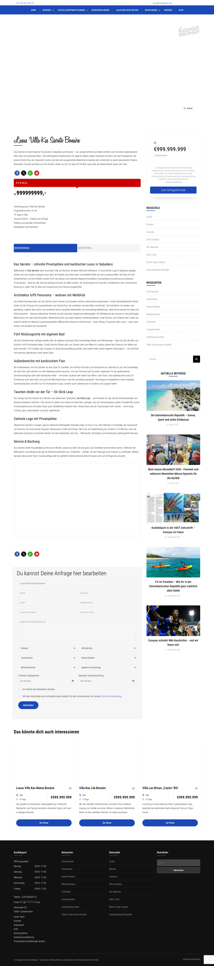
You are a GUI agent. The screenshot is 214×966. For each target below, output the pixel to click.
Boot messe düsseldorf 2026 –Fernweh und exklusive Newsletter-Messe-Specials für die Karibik (173, 474)
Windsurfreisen (153, 314)
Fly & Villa (21, 182)
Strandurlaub (152, 291)
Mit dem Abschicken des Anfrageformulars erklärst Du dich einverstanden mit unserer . (72, 696)
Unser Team (19, 916)
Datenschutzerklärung (111, 696)
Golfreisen (151, 321)
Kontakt (17, 921)
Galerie (190, 108)
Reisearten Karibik (100, 10)
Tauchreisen (151, 299)
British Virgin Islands (155, 262)
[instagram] (193, 1)
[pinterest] (198, 1)
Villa (21, 795)
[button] (17, 173)
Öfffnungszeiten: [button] (21, 861)
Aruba (149, 216)
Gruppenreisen (153, 329)
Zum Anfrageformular (173, 190)
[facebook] (178, 1)
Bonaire (149, 224)
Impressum (19, 925)
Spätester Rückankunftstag (91, 675)
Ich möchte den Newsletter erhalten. (38, 689)
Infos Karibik (151, 10)
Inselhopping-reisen (155, 337)
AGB (16, 929)
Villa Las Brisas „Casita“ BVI (160, 788)
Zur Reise (43, 822)
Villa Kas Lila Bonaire (92, 788)
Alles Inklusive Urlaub (127, 10)
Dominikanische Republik (157, 269)
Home (33, 10)
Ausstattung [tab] (84, 248)
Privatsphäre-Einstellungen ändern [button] (29, 941)
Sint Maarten (152, 247)
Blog (181, 10)
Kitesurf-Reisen (153, 306)
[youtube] (188, 1)
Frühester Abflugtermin (28, 675)
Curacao (150, 232)
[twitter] (183, 1)
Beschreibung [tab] (21, 248)
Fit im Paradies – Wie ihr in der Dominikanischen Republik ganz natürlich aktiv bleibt (173, 586)
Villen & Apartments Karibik (71, 10)
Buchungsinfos (21, 933)
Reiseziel (47, 10)
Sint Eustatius (152, 239)
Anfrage (168, 10)
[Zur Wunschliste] (70, 788)
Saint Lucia (151, 254)
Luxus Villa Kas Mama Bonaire (35, 788)
